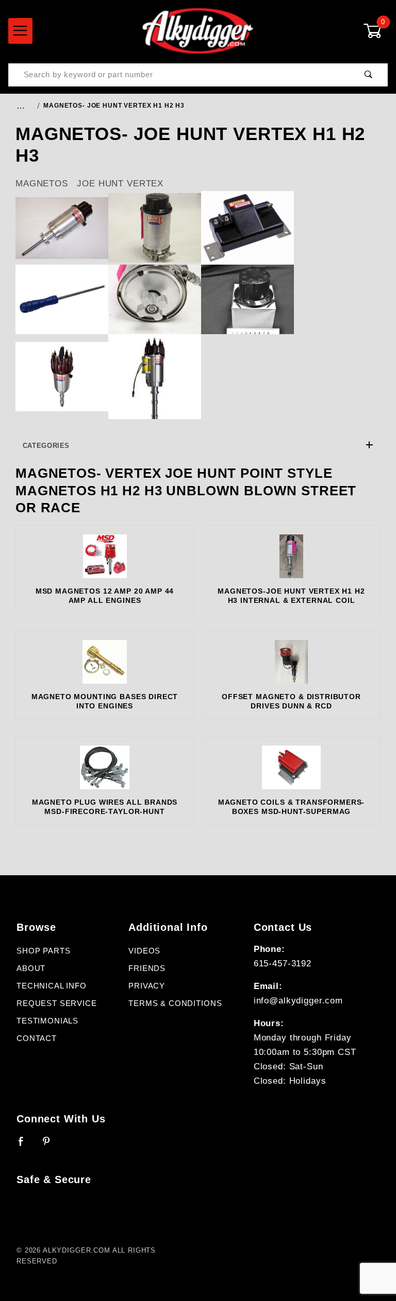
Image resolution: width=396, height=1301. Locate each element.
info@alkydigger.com (298, 1000)
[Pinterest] (51, 1145)
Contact (36, 1038)
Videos (144, 951)
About (30, 968)
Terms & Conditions (175, 1003)
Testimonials (47, 1021)
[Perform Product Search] (368, 75)
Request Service (56, 1003)
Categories (46, 445)
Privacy (146, 986)
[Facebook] (25, 1145)
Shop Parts (43, 951)
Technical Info (51, 986)
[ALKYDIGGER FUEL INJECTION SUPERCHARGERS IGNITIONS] (198, 30)
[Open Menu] (20, 31)
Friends (147, 968)
